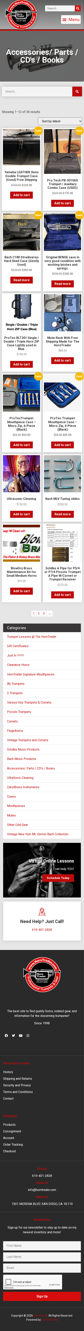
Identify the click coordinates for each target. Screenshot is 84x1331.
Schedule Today (58, 878)
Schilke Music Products (23, 749)
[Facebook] (6, 1035)
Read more (21, 280)
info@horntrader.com (42, 1190)
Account (8, 1138)
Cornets (12, 721)
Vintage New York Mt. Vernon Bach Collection (37, 834)
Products (9, 1125)
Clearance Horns (18, 665)
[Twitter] (13, 1035)
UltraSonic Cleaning (20, 778)
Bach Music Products (21, 759)
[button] (71, 19)
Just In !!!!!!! (15, 655)
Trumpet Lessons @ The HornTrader (31, 637)
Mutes (11, 815)
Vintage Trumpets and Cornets (27, 740)
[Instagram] (28, 1035)
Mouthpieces (16, 806)
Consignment (12, 1131)
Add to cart (21, 195)
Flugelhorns (15, 731)
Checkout (9, 1151)
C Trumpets (15, 693)
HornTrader (40, 1315)
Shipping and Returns (17, 1078)
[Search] (78, 8)
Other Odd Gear (17, 825)
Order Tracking (13, 1144)
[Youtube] (21, 1035)
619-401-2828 (42, 930)
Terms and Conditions (18, 1092)
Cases (11, 796)
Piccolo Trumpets (19, 712)
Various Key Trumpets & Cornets (29, 702)
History (8, 1072)
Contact (8, 1098)
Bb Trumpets (15, 684)
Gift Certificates (18, 646)
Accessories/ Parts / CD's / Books (31, 768)
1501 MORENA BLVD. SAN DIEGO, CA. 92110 (42, 1204)
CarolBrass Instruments (23, 787)
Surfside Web (49, 1319)
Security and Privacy (17, 1085)
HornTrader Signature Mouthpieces (31, 674)
